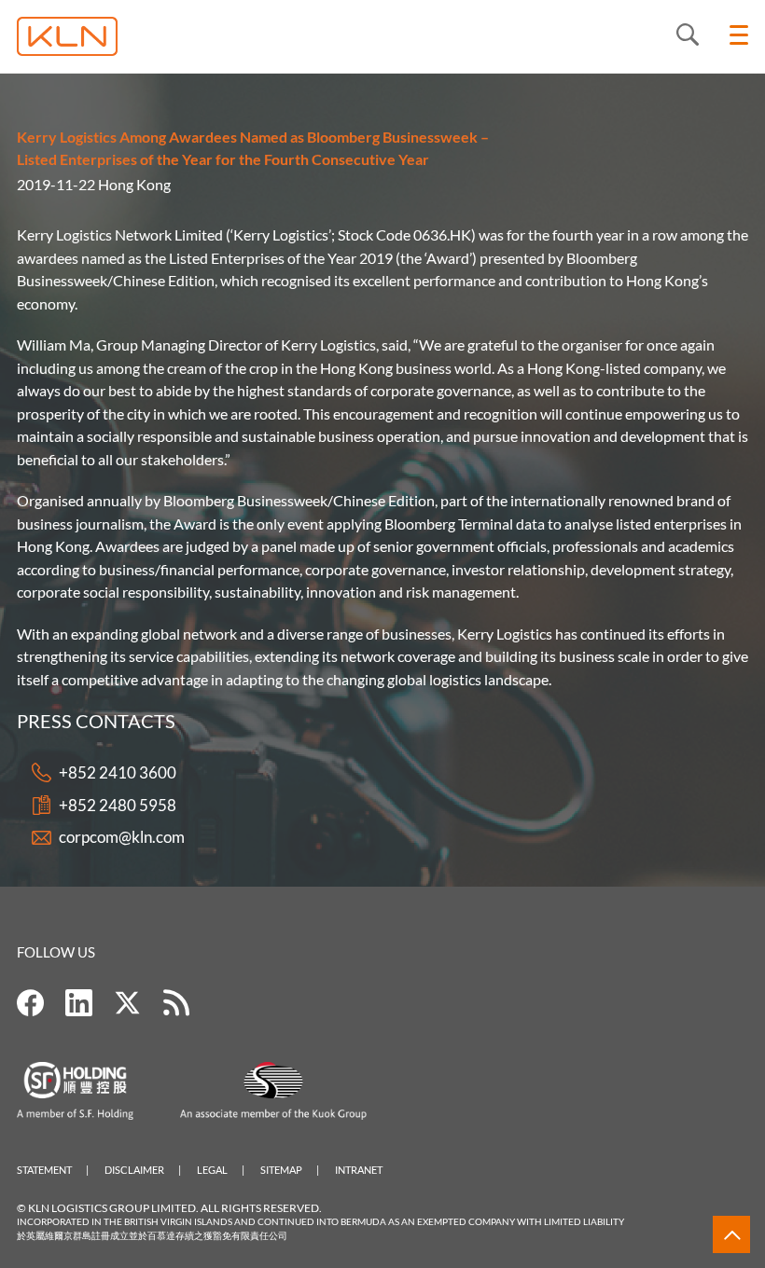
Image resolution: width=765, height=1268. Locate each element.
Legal (212, 1170)
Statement (44, 1170)
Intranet (358, 1170)
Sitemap (281, 1170)
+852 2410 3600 (117, 772)
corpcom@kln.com (122, 837)
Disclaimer (134, 1170)
